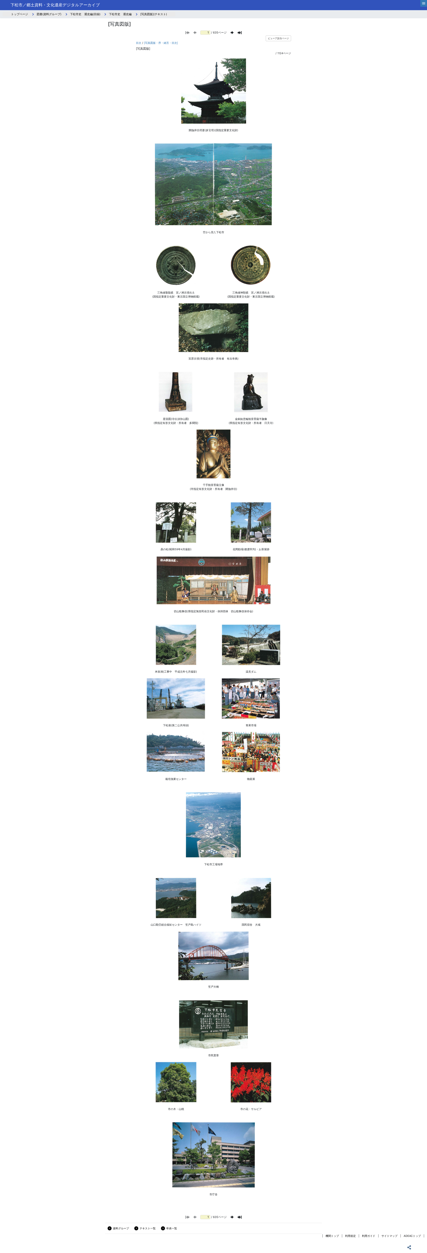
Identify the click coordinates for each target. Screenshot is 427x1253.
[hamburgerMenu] (423, 3)
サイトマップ (389, 1235)
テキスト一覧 (148, 1228)
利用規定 (350, 1235)
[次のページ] (232, 32)
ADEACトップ (412, 1235)
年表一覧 (171, 1228)
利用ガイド (368, 1235)
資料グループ (121, 1228)
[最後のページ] (240, 32)
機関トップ (332, 1235)
